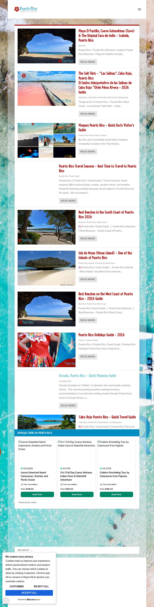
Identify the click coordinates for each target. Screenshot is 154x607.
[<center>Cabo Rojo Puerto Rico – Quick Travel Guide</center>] (46, 432)
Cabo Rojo (92, 97)
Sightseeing (123, 97)
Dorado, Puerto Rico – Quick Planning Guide (87, 375)
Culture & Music (91, 340)
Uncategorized (65, 381)
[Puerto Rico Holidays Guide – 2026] (46, 350)
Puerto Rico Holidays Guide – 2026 (102, 335)
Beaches (82, 46)
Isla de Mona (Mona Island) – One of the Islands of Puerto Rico (105, 255)
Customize (17, 586)
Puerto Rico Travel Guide (89, 135)
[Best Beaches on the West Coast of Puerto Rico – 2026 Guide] (46, 309)
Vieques (103, 135)
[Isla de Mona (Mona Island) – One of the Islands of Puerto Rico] (46, 268)
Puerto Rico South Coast (97, 222)
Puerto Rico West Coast (107, 97)
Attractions (83, 97)
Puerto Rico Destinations (98, 422)
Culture (82, 340)
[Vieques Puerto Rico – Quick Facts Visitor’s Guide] (46, 140)
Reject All (41, 586)
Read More (87, 62)
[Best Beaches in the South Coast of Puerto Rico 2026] (46, 227)
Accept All (29, 593)
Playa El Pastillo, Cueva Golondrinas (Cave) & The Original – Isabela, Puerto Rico (107, 35)
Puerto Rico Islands (86, 263)
